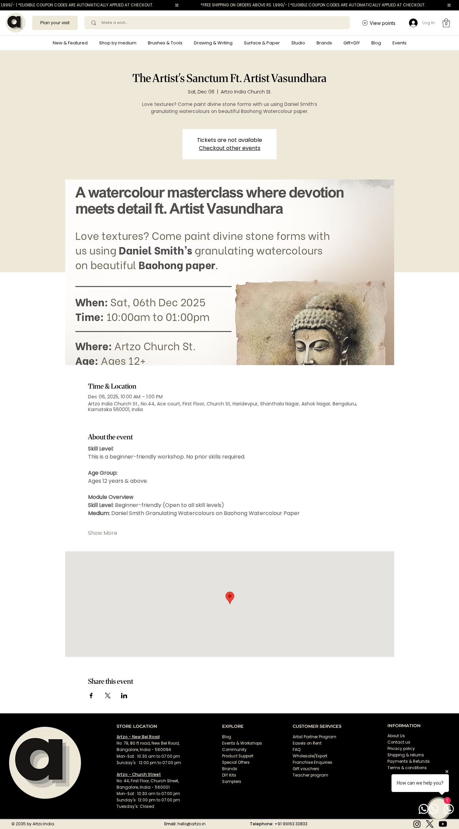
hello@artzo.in (191, 824)
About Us (396, 736)
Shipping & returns (405, 755)
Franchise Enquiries (312, 762)
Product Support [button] (237, 756)
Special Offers (236, 762)
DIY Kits (229, 775)
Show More (102, 533)
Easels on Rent (307, 743)
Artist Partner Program (314, 737)
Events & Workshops (242, 743)
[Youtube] (443, 824)
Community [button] (234, 749)
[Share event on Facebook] (91, 695)
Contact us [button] (398, 742)
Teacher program (310, 775)
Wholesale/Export (310, 756)
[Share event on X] (108, 695)
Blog (226, 737)
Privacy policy (401, 748)
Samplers (231, 781)
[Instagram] (417, 824)
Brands (229, 769)
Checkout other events (229, 148)
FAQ (296, 749)
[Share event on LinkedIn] (124, 695)
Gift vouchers (306, 769)
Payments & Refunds (408, 761)
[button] (117, 43)
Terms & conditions (407, 768)
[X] (429, 824)
